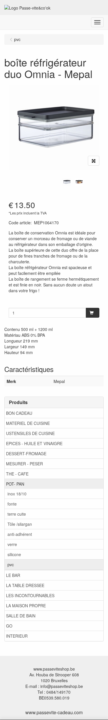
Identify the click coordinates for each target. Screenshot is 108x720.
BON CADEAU (19, 413)
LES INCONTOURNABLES (30, 595)
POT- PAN (15, 484)
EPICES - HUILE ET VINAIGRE (34, 443)
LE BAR (13, 575)
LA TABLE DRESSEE (25, 585)
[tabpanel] (66, 182)
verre (12, 544)
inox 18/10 (16, 494)
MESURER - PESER (24, 464)
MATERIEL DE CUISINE (28, 423)
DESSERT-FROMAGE (26, 453)
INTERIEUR (17, 636)
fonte (12, 504)
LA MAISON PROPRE (26, 605)
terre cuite (16, 514)
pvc (10, 564)
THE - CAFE (17, 474)
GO (9, 626)
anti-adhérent (19, 534)
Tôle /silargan (19, 524)
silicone (14, 554)
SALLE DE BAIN (20, 616)
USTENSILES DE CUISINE (30, 433)
